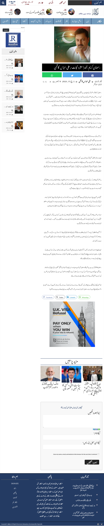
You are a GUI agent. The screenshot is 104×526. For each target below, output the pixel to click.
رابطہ (15, 488)
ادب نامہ (48, 21)
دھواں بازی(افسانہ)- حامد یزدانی (61, 13)
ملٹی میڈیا (15, 21)
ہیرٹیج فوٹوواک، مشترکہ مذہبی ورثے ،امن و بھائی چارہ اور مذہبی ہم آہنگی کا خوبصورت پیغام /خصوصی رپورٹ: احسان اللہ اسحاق (8, 59)
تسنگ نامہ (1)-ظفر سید (9, 13)
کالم (66, 21)
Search (23, 27)
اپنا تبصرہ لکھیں (94, 412)
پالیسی (15, 493)
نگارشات (58, 21)
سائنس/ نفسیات (36, 21)
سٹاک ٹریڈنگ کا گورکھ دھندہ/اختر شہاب (8, 91)
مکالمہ (99, 21)
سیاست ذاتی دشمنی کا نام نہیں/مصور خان (8, 75)
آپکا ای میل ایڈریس (91, 442)
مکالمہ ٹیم (14, 502)
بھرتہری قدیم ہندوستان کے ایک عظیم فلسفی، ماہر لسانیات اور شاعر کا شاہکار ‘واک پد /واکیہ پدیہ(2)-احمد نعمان (8, 122)
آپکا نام (97, 432)
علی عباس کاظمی (85, 80)
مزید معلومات (43, 516)
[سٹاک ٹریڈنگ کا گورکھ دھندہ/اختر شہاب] (50, 373)
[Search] (3, 2)
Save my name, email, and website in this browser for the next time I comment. (75, 454)
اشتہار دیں (5, 21)
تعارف (15, 497)
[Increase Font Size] (46, 81)
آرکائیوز (24, 21)
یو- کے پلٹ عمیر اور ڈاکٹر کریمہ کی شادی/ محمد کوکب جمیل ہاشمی (8, 106)
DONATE (15, 483)
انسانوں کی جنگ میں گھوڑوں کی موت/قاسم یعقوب (35, 13)
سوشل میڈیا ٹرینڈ (77, 21)
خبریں (87, 21)
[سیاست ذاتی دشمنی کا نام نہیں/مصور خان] (71, 374)
